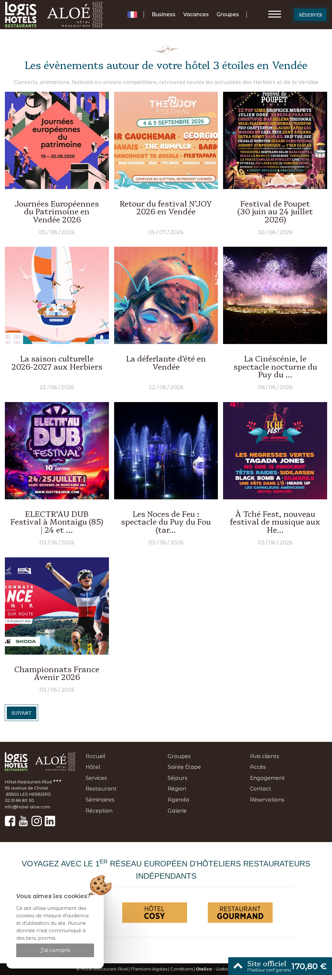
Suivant (21, 712)
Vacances (196, 14)
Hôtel (93, 767)
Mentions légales (149, 969)
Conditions (181, 969)
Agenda (178, 800)
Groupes (228, 14)
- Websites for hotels (226, 969)
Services (96, 778)
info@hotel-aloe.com (27, 806)
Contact (260, 789)
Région (177, 789)
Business (163, 14)
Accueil (95, 756)
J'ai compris (55, 950)
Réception (99, 811)
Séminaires (100, 800)
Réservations (267, 800)
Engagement (267, 778)
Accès (258, 767)
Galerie (177, 811)
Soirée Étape (184, 767)
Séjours (177, 778)
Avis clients (264, 756)
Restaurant (101, 789)
